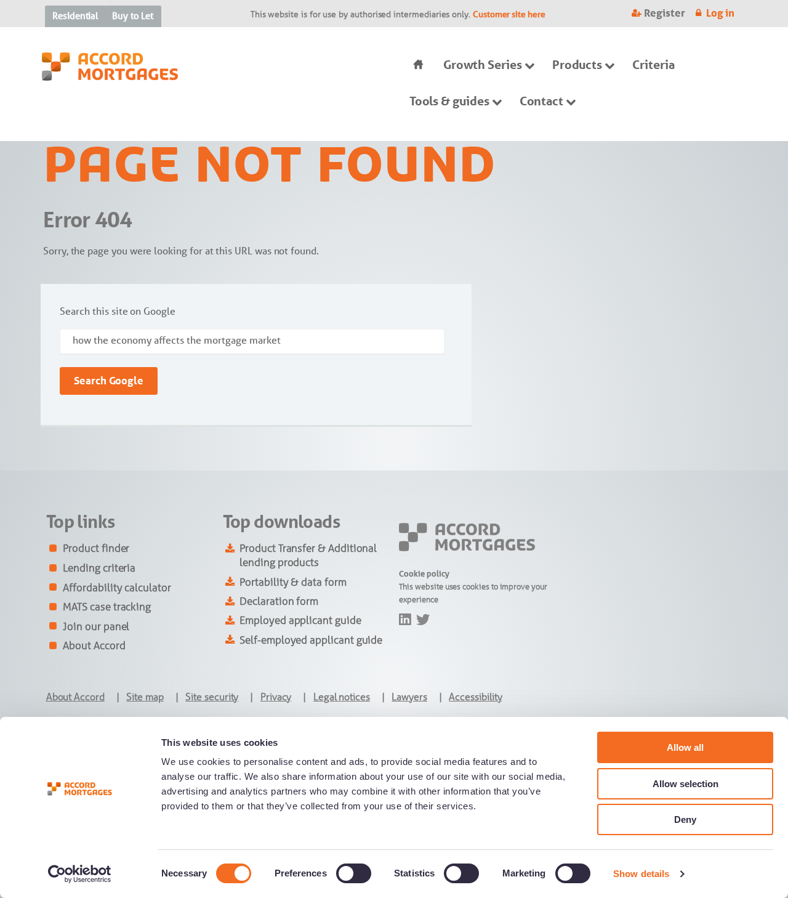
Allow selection (685, 784)
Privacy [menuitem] (276, 697)
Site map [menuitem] (144, 697)
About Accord (94, 645)
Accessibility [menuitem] (475, 697)
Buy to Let (132, 16)
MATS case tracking (107, 607)
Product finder (96, 548)
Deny (685, 819)
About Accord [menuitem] (75, 697)
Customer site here (509, 14)
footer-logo (420, 531)
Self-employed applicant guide (310, 640)
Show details (641, 873)
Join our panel (96, 626)
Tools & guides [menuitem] (449, 101)
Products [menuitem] (577, 64)
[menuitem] (416, 65)
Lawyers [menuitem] (409, 697)
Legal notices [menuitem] (341, 697)
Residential (75, 16)
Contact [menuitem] (542, 101)
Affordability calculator (117, 587)
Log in (720, 13)
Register (664, 13)
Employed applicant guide (300, 620)
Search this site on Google (117, 311)
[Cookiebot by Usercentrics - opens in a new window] (80, 874)
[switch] (353, 873)
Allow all (685, 747)
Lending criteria (99, 568)
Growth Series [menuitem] (482, 64)
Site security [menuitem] (211, 697)
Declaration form (278, 601)
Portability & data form (293, 582)
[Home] (110, 73)
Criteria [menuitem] (653, 64)
